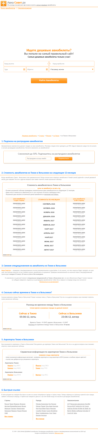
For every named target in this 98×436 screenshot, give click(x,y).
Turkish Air (78, 406)
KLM (73, 406)
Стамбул (38, 411)
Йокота (38, 366)
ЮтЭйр (80, 408)
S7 (89, 411)
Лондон (53, 404)
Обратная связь (59, 433)
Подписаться (63, 158)
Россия (7, 404)
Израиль (16, 404)
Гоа (50, 404)
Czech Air (70, 413)
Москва (38, 404)
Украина (14, 411)
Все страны (9, 417)
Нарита (10, 366)
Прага (48, 408)
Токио (38, 368)
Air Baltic (86, 408)
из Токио (56, 136)
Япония (48, 136)
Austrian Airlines (72, 408)
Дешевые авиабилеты (29, 136)
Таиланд (13, 408)
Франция (8, 408)
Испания (22, 404)
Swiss (75, 413)
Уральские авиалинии (77, 404)
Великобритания (15, 406)
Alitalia (73, 411)
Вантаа (38, 375)
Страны (41, 136)
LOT (68, 404)
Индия (24, 406)
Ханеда (10, 368)
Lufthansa (79, 411)
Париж (43, 406)
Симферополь (44, 413)
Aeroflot (87, 404)
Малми (10, 375)
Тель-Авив (49, 406)
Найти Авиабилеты (49, 80)
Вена (37, 413)
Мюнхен (53, 408)
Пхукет (44, 411)
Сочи (50, 413)
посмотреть (19, 203)
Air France (85, 406)
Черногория (21, 408)
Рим (37, 408)
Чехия (11, 404)
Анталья (44, 415)
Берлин (38, 415)
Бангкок (55, 406)
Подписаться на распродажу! (49, 282)
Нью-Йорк (42, 408)
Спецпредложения (24, 8)
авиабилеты (31, 3)
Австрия (7, 406)
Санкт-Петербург (52, 411)
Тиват (54, 413)
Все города (40, 419)
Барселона (44, 404)
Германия (8, 411)
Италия (24, 411)
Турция (19, 411)
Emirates (85, 411)
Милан (38, 406)
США (6, 413)
